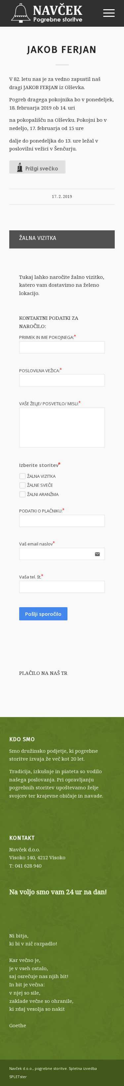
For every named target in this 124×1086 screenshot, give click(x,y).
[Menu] (106, 13)
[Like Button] (37, 167)
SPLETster (18, 1076)
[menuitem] (106, 13)
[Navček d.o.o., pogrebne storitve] (51, 13)
